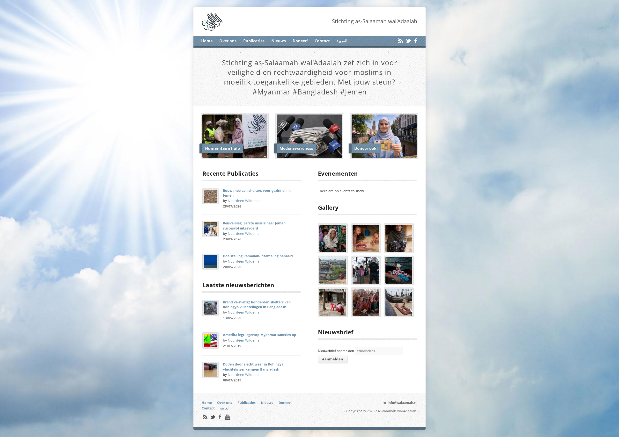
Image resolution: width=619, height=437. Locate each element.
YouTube (227, 417)
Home (207, 40)
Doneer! (300, 40)
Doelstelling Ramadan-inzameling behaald (258, 256)
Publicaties (254, 40)
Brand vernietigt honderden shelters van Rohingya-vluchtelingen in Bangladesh (257, 304)
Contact (322, 40)
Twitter (408, 40)
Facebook (415, 40)
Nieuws (278, 40)
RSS (400, 40)
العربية (342, 40)
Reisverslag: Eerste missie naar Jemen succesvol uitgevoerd (254, 225)
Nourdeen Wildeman (245, 200)
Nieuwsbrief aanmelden (336, 351)
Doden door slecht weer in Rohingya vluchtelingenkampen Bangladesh (253, 366)
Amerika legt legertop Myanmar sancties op (259, 334)
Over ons (227, 40)
